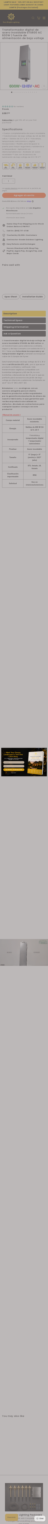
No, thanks (14, 772)
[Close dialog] (45, 749)
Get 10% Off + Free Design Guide (14, 769)
